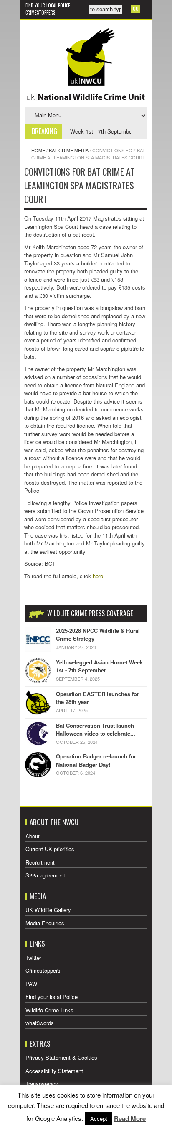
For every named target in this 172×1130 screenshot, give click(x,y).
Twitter (33, 957)
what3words (39, 1023)
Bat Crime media (69, 150)
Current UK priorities (49, 849)
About (32, 836)
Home (38, 150)
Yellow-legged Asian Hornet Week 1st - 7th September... (99, 666)
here (98, 576)
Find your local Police (47, 5)
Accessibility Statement (54, 1071)
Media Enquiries (44, 923)
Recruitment (40, 862)
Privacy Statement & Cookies (61, 1057)
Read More (130, 1118)
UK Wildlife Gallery (48, 910)
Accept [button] (98, 1119)
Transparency (41, 1084)
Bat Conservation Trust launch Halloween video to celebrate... (95, 729)
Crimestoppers (40, 12)
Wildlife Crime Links (49, 1010)
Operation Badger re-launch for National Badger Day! (96, 760)
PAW (31, 984)
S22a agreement (45, 875)
